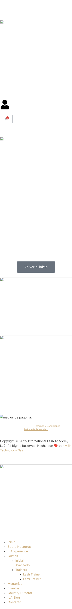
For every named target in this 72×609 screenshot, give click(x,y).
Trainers (21, 570)
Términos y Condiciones (47, 425)
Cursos (13, 556)
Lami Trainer (32, 579)
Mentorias (15, 583)
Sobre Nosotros (19, 547)
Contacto (14, 602)
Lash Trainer (32, 574)
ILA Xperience (18, 551)
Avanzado (22, 565)
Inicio (11, 542)
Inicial (19, 560)
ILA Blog (14, 597)
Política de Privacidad (36, 429)
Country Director (20, 593)
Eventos (13, 588)
